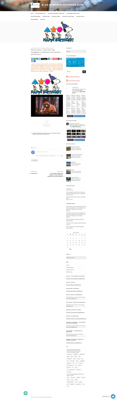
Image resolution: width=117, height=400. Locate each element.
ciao (82, 358)
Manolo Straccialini (70, 212)
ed (76, 363)
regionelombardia (70, 381)
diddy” (77, 360)
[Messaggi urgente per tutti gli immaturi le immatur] (73, 98)
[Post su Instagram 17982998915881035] (68, 98)
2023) (68, 356)
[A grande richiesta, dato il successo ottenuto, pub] (78, 104)
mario (68, 377)
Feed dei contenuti (69, 267)
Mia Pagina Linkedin (56, 16)
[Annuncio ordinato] (44, 155)
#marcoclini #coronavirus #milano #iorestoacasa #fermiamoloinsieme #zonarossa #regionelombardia (74, 351)
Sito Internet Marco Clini (40, 13)
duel (73, 363)
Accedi (67, 265)
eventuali (80, 363)
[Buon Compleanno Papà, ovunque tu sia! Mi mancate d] (84, 111)
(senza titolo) (68, 188)
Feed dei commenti (70, 269)
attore (74, 358)
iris (72, 367)
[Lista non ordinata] (46, 155)
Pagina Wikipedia (34, 19)
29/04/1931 (81, 354)
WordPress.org (69, 271)
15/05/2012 (75, 354)
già (75, 365)
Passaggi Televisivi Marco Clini (73, 13)
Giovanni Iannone (70, 365)
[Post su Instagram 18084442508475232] (84, 98)
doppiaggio (82, 360)
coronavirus (72, 360)
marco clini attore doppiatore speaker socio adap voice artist (47, 134)
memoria (83, 377)
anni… (80, 356)
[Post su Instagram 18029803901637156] (73, 111)
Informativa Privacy (80, 16)
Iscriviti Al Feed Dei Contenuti (73, 76)
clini (67, 360)
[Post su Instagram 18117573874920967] (78, 98)
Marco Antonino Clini (47, 48)
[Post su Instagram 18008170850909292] (78, 111)
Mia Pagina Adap (46, 16)
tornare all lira (78, 384)
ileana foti (69, 367)
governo (79, 365)
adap (72, 356)
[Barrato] (42, 155)
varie (83, 384)
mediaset (78, 377)
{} (52, 155)
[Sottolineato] (40, 155)
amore (75, 356)
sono (76, 381)
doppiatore (69, 363)
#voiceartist (69, 354)
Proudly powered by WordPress (45, 397)
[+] (54, 155)
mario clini (73, 377)
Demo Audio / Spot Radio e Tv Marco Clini (56, 13)
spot (68, 384)
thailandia (72, 384)
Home (32, 13)
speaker (80, 381)
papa (72, 379)
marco (76, 367)
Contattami (42, 19)
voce (68, 386)
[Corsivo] (39, 155)
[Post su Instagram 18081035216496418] (68, 104)
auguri (78, 358)
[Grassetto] (37, 155)
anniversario (69, 358)
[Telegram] (113, 396)
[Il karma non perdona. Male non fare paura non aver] (68, 111)
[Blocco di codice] (49, 155)
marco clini (78, 369)
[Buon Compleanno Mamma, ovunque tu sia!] (73, 104)
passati (76, 379)
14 (79, 240)
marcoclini (69, 371)
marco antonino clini (38, 133)
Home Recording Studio (35, 16)
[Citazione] (47, 155)
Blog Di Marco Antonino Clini (63, 4)
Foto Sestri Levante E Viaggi (68, 16)
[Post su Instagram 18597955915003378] (84, 104)
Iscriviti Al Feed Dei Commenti (74, 80)
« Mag (70, 249)
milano (68, 379)
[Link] (51, 155)
